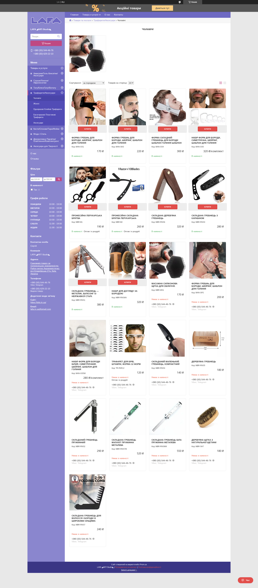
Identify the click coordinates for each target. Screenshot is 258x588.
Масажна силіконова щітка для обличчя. (164, 284)
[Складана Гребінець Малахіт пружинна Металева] (127, 416)
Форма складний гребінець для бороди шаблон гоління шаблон (167, 140)
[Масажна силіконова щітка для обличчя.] (167, 260)
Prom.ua (143, 564)
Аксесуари (38, 123)
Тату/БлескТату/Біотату (44, 88)
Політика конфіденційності (149, 567)
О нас (33, 153)
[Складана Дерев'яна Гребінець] (167, 185)
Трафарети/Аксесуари (44, 93)
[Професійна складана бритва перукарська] (127, 185)
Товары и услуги (38, 68)
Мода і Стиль (39, 134)
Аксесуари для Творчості (45, 146)
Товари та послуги (82, 20)
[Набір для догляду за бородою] (127, 260)
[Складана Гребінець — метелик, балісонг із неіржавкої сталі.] (87, 260)
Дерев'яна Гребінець (204, 361)
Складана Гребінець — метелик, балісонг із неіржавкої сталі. (85, 293)
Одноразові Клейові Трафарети (47, 109)
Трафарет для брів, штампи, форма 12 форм (126, 362)
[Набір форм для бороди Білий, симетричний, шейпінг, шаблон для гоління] (87, 338)
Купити (87, 129)
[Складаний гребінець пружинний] (87, 416)
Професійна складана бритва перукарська (125, 216)
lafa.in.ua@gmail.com (40, 309)
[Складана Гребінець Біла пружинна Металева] (167, 416)
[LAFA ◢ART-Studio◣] (46, 20)
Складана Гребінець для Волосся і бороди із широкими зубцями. (86, 518)
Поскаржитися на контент (126, 567)
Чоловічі (37, 98)
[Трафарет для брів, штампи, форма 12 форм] (127, 338)
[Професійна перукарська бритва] (87, 185)
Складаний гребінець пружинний (84, 441)
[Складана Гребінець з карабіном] (207, 185)
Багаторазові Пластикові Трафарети (44, 116)
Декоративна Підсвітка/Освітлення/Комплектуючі (46, 140)
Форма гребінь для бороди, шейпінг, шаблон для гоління (87, 140)
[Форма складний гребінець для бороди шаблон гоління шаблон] (167, 107)
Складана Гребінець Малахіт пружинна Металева (124, 442)
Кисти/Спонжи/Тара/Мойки (46, 129)
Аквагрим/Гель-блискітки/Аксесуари (45, 74)
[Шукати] (58, 36)
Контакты (118, 14)
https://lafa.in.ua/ (38, 302)
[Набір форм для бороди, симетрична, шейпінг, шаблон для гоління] (207, 107)
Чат (248, 580)
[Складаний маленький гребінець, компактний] (167, 338)
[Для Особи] (87, 53)
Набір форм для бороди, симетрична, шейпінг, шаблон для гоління (206, 140)
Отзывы (34, 158)
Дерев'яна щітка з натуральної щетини (204, 441)
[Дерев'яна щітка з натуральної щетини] (207, 416)
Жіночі (36, 104)
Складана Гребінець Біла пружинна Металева (167, 441)
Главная (74, 14)
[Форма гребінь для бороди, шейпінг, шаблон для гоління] (87, 107)
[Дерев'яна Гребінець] (207, 338)
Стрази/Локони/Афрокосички (41, 81)
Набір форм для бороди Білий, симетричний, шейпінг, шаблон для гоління (86, 365)
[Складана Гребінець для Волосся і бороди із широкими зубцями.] (87, 492)
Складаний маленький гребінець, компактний (165, 362)
